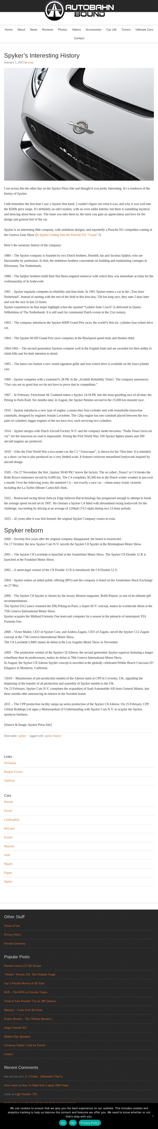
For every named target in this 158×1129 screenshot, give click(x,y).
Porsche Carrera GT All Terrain (22, 965)
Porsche (8, 801)
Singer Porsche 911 (15, 1027)
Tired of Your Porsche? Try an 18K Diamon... (31, 1001)
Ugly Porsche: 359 (26, 1094)
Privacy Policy (12, 934)
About (21, 29)
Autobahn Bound (79, 16)
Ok (63, 1122)
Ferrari (8, 810)
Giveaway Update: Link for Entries (24, 1045)
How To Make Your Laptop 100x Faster (45, 1085)
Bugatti (8, 863)
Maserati (9, 846)
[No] (153, 1116)
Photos (62, 29)
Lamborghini (11, 819)
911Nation (10, 763)
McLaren (9, 828)
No (73, 1122)
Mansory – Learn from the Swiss (23, 1010)
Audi (7, 855)
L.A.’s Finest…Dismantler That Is (42, 1076)
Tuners (126, 29)
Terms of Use (12, 925)
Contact (79, 38)
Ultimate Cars (144, 29)
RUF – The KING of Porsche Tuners (25, 992)
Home (9, 29)
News (33, 29)
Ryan (30, 62)
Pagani (8, 872)
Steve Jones (10, 1085)
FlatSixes (9, 780)
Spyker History (53, 735)
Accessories (93, 29)
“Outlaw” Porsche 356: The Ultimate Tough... (31, 974)
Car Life (111, 29)
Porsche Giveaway (15, 943)
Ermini (8, 837)
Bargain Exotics (13, 771)
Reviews (47, 29)
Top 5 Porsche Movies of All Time (24, 983)
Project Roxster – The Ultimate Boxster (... (29, 1018)
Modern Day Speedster (17, 1036)
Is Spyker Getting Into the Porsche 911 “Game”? (68, 235)
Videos (76, 29)
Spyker (22, 735)
